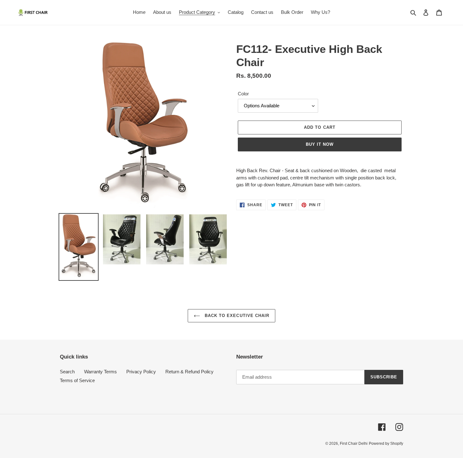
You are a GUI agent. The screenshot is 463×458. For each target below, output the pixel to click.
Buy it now (320, 144)
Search (67, 371)
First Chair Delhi (354, 443)
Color (243, 93)
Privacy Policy (141, 371)
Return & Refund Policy (189, 371)
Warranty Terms (100, 371)
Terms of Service (77, 380)
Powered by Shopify (386, 443)
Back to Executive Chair (236, 315)
